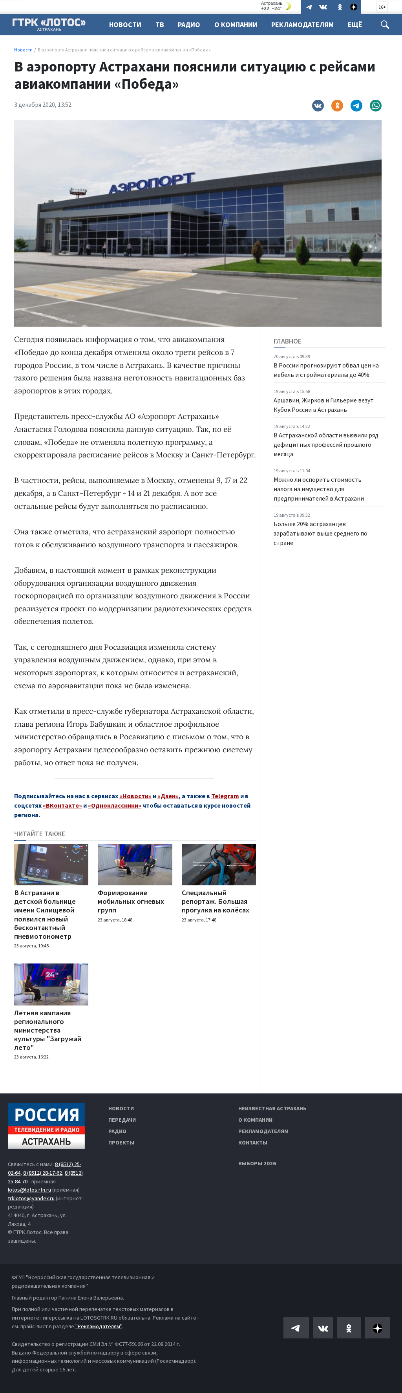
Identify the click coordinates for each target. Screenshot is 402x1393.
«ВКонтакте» (62, 805)
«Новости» (135, 796)
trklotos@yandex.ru (31, 1198)
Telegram (225, 796)
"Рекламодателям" (98, 1326)
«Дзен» (168, 796)
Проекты (121, 1142)
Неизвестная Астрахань (272, 1108)
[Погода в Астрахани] (277, 6)
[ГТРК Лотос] (49, 26)
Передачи (122, 1119)
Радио (189, 24)
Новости (125, 24)
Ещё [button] (355, 24)
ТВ (159, 24)
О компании (255, 1119)
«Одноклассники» (114, 805)
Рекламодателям (302, 24)
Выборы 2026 (257, 1163)
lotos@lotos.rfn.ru (29, 1189)
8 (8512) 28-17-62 (42, 1172)
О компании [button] (236, 24)
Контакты (252, 1142)
